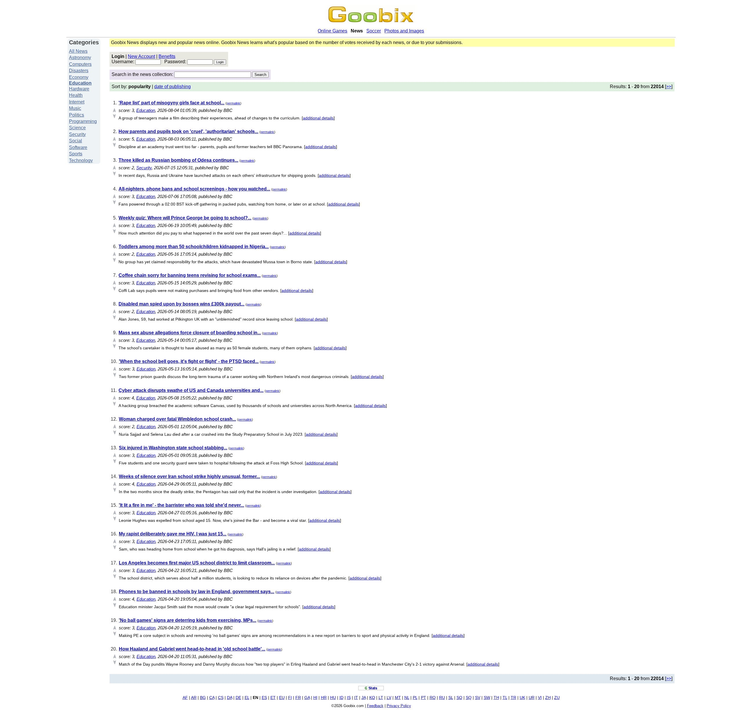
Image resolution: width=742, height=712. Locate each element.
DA (229, 697)
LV (389, 697)
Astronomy (80, 57)
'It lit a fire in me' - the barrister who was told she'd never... (181, 505)
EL (247, 697)
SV (477, 697)
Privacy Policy (399, 706)
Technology (81, 160)
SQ (469, 697)
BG (203, 697)
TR (513, 697)
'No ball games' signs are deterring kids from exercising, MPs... (187, 620)
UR (531, 697)
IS (349, 697)
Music (75, 108)
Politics (76, 114)
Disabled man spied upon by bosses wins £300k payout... (181, 303)
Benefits (167, 56)
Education (80, 83)
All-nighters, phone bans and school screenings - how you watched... (194, 188)
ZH (548, 697)
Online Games (332, 30)
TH (496, 697)
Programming (83, 121)
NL (406, 697)
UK (522, 697)
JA (363, 697)
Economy (78, 77)
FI (290, 697)
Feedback (375, 706)
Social (75, 140)
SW (487, 697)
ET (273, 697)
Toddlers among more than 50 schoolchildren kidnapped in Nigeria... (194, 246)
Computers (80, 64)
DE (238, 697)
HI (315, 697)
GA (307, 697)
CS (220, 697)
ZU (557, 697)
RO (433, 697)
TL (505, 697)
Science (77, 127)
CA (211, 697)
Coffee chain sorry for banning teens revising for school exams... (190, 275)
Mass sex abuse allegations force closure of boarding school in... (190, 332)
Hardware (79, 88)
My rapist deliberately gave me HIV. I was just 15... (172, 533)
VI (540, 697)
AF (185, 697)
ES (264, 697)
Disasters (78, 70)
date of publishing (172, 86)
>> (668, 86)
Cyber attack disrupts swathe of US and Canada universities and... (191, 390)
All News (78, 51)
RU (442, 697)
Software (78, 147)
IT (356, 697)
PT (423, 697)
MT (398, 697)
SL (450, 697)
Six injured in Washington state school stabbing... (173, 447)
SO (459, 697)
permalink (233, 103)
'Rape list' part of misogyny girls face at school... (171, 102)
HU (333, 697)
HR (324, 697)
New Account (141, 56)
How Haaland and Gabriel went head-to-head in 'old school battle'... (192, 648)
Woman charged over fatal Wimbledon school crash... (177, 419)
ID (341, 697)
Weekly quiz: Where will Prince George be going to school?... (185, 217)
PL (415, 697)
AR (194, 697)
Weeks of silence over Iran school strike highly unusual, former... (189, 476)
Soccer (373, 30)
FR (298, 697)
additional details (318, 118)
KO (372, 697)
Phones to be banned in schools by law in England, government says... (196, 591)
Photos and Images (404, 30)
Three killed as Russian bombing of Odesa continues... (178, 160)
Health (76, 95)
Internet (76, 101)
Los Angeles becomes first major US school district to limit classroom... (197, 562)
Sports (75, 153)
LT (381, 697)
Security (77, 134)
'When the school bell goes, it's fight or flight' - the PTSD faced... (189, 361)
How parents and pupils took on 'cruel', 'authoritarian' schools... (188, 131)
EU (282, 697)
